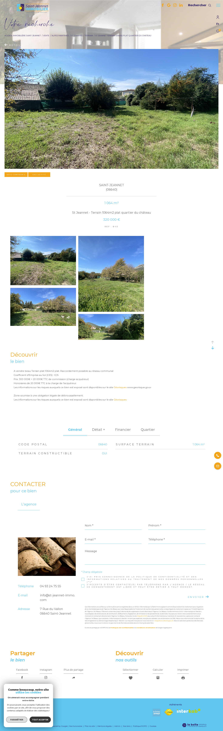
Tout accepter (40, 719)
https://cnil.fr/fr (142, 616)
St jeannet (76, 35)
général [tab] (75, 430)
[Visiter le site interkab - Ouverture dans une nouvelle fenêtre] (189, 711)
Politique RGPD (140, 726)
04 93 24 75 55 (50, 586)
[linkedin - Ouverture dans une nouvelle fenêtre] (181, 5)
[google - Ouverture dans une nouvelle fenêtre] (169, 6)
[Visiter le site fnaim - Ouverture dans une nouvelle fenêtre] (169, 712)
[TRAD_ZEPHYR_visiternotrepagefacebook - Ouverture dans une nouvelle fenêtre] (163, 6)
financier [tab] (123, 430)
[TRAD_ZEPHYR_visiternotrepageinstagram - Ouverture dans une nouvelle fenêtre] (175, 6)
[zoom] (43, 284)
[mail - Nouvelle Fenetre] (201, 466)
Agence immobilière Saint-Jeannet (23, 35)
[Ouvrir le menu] (218, 5)
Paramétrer (16, 719)
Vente (46, 35)
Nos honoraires (75, 726)
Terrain (89, 35)
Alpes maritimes (60, 35)
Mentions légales (104, 726)
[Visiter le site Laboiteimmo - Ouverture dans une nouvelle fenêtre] (194, 725)
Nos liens (127, 726)
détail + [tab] (98, 430)
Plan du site (90, 726)
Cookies (153, 726)
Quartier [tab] (148, 430)
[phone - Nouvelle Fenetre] (201, 455)
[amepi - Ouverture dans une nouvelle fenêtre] (156, 712)
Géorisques (120, 387)
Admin (117, 726)
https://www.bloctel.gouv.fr (164, 621)
